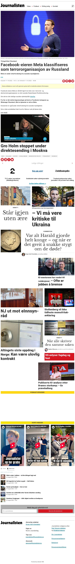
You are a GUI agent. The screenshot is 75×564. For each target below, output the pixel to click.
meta (3, 156)
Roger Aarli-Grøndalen (33, 524)
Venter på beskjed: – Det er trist (16, 487)
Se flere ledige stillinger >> (37, 183)
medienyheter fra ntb (35, 156)
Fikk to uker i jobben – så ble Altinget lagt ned (21, 475)
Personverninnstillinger (58, 547)
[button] (2, 163)
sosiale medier (23, 156)
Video (29, 6)
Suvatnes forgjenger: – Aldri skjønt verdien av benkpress (24, 498)
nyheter (15, 156)
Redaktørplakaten (59, 530)
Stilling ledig (46, 6)
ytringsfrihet (46, 156)
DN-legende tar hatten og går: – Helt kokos (20, 481)
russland (8, 156)
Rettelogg (54, 543)
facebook (54, 156)
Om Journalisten (56, 534)
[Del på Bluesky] (72, 81)
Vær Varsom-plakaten (58, 528)
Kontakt (55, 6)
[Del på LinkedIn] (66, 81)
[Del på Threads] (69, 81)
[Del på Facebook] (63, 81)
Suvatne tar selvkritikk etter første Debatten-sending (23, 492)
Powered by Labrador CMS (37, 561)
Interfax (32, 96)
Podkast (36, 6)
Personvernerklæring (58, 538)
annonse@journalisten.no (34, 543)
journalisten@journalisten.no (35, 537)
